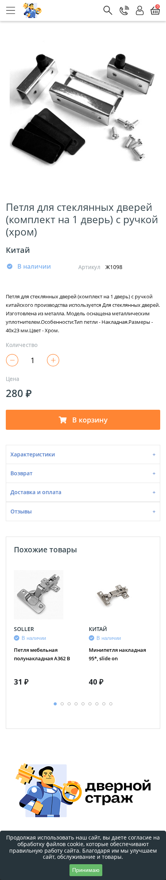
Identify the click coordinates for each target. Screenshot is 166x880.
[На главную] (32, 10)
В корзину (89, 419)
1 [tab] (55, 703)
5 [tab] (83, 703)
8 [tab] (103, 703)
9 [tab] (110, 703)
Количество (21, 345)
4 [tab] (76, 703)
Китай (18, 250)
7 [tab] (96, 703)
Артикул (89, 267)
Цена (12, 379)
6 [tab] (89, 703)
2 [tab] (62, 703)
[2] (91, 279)
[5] (119, 279)
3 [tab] (69, 703)
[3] (101, 279)
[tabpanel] (45, 631)
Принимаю (86, 870)
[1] (82, 279)
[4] (110, 279)
